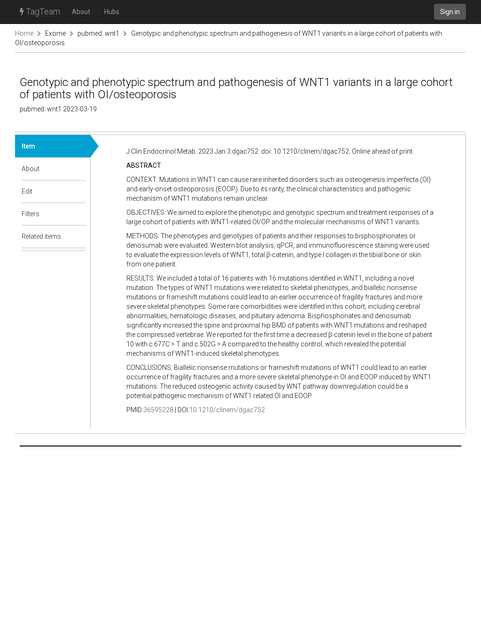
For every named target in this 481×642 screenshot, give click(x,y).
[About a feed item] (79, 168)
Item (28, 146)
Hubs (111, 12)
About (81, 12)
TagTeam (42, 11)
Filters (30, 214)
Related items (41, 236)
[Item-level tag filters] (79, 214)
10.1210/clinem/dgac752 (227, 410)
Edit (27, 191)
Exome (55, 33)
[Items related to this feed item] (79, 236)
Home (24, 33)
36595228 (158, 410)
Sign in (450, 12)
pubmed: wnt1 (98, 33)
